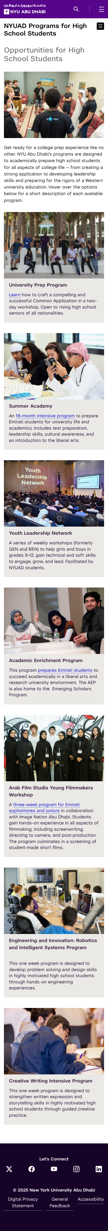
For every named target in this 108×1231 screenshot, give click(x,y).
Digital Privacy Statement (23, 1202)
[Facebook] (31, 1170)
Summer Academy (30, 406)
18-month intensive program (45, 416)
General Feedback (60, 1202)
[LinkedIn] (99, 1170)
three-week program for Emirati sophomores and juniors (44, 808)
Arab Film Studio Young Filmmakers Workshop (51, 791)
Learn (14, 295)
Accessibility (91, 1199)
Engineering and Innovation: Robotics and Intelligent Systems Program (53, 944)
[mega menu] (100, 9)
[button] (76, 9)
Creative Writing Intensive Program (50, 1081)
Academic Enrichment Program (46, 661)
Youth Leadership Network (40, 533)
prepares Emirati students (65, 670)
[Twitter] (9, 1170)
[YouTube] (54, 1170)
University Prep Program (38, 285)
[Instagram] (76, 1170)
